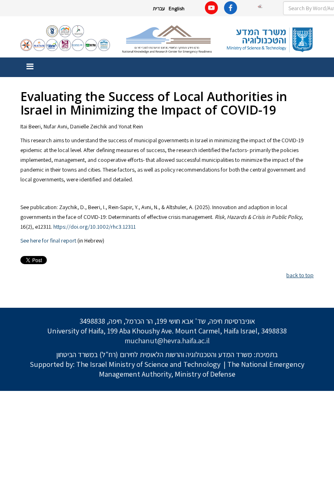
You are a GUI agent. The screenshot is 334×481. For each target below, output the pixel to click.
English (177, 8)
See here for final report (48, 240)
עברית (159, 8)
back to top (300, 275)
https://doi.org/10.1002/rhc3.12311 (94, 226)
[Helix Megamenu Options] (29, 66)
